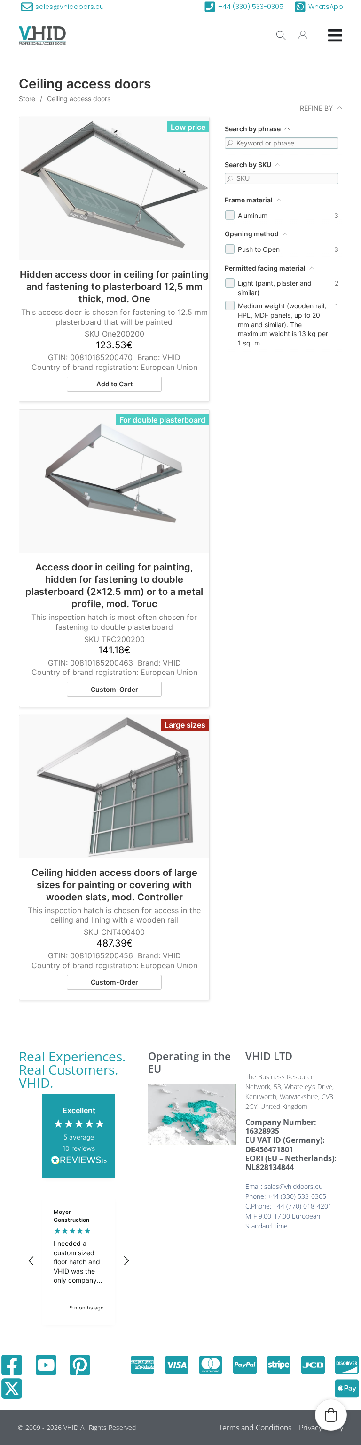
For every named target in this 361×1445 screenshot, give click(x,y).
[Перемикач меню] (335, 35)
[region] (79, 1261)
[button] (31, 1261)
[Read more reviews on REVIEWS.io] (79, 1161)
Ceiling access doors (78, 99)
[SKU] (230, 178)
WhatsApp (325, 6)
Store (27, 99)
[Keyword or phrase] (230, 143)
